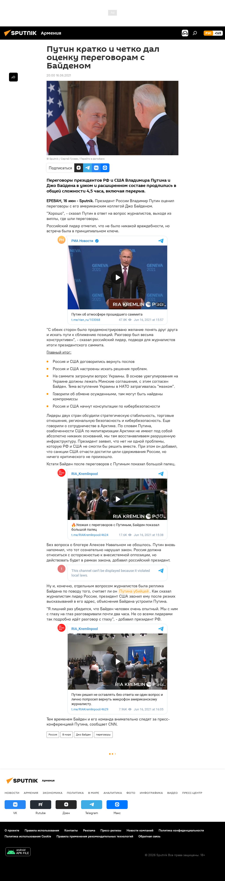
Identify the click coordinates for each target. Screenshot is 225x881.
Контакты (71, 830)
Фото (130, 793)
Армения (31, 793)
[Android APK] (18, 852)
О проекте (12, 830)
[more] (13, 77)
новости (12, 793)
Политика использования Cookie (28, 836)
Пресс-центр (192, 793)
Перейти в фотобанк (92, 158)
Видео (172, 793)
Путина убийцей (134, 591)
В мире (66, 734)
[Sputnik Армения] (21, 37)
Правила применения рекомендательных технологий (94, 836)
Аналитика (112, 793)
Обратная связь (149, 836)
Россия (53, 734)
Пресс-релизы (110, 830)
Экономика (52, 793)
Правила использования (42, 830)
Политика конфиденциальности (181, 830)
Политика (75, 793)
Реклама (89, 830)
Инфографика (151, 793)
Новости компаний (140, 830)
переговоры (103, 734)
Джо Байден (83, 734)
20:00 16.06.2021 (59, 75)
